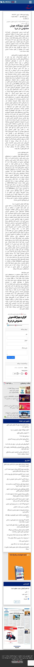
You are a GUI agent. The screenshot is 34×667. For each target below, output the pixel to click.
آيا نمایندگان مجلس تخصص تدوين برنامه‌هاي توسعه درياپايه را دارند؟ (17, 453)
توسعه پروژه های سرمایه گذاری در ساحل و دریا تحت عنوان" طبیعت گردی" (17, 485)
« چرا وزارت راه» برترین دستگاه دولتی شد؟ (18, 538)
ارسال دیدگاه (11, 357)
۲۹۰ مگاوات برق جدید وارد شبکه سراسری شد (18, 535)
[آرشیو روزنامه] (1, 1)
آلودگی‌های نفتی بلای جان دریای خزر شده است (17, 444)
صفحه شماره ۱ (14, 16)
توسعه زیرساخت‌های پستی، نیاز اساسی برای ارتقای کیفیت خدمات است (16, 465)
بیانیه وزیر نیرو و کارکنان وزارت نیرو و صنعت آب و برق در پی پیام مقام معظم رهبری (17, 470)
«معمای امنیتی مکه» (24, 541)
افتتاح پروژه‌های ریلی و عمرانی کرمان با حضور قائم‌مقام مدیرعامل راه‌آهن (18, 490)
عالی (26, 592)
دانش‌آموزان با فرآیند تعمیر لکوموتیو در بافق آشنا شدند (17, 516)
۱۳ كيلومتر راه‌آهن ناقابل (23, 433)
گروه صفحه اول (23, 16)
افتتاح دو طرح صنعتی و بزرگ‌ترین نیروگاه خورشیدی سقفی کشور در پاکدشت (19, 531)
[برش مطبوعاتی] (24, 18)
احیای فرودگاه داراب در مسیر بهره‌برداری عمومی (17, 504)
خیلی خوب (24, 594)
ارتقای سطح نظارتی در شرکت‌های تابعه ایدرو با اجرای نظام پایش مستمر (17, 526)
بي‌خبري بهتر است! (24, 436)
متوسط (25, 599)
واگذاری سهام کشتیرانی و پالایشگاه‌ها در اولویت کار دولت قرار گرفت (16, 448)
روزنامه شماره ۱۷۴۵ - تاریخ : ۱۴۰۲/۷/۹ (20, 15)
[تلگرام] (6, 1)
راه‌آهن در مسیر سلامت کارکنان (21, 507)
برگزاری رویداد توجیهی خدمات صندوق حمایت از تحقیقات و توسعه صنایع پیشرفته (17, 495)
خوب (26, 597)
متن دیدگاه (24, 348)
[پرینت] (26, 18)
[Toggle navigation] (30, 2)
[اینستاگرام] (8, 1)
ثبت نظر (17, 602)
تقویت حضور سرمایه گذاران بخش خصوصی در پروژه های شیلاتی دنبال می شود (17, 500)
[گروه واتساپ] (10, 1)
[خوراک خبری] (4, 1)
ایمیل (26, 340)
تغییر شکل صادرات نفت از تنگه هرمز (20, 544)
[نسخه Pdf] (28, 18)
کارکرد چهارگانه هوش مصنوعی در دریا (20, 430)
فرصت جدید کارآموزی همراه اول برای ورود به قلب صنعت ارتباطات (17, 475)
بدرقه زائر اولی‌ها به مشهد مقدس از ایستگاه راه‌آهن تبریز (18, 511)
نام (26, 334)
